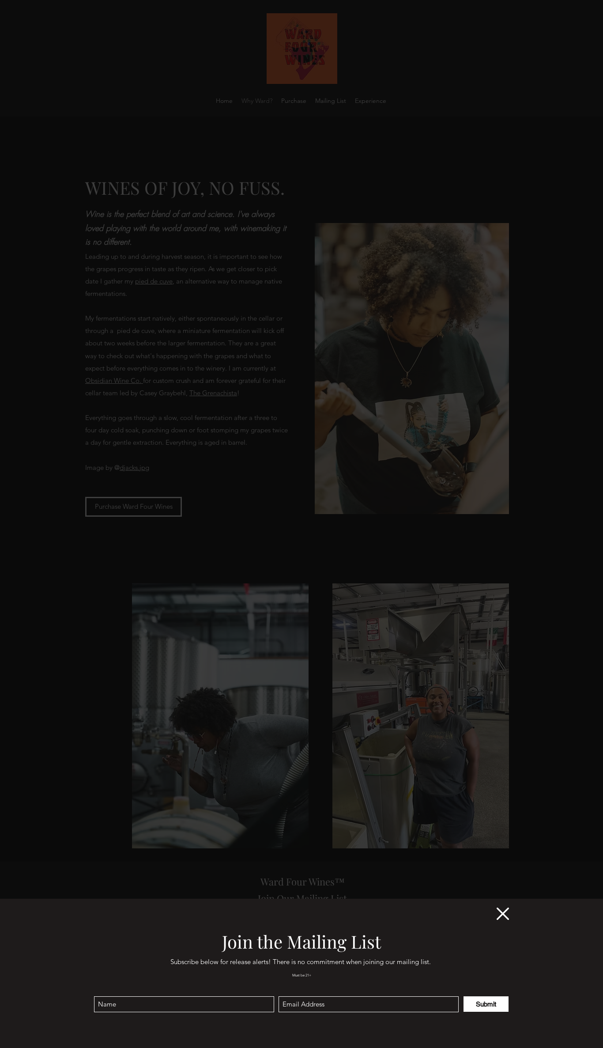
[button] (503, 914)
